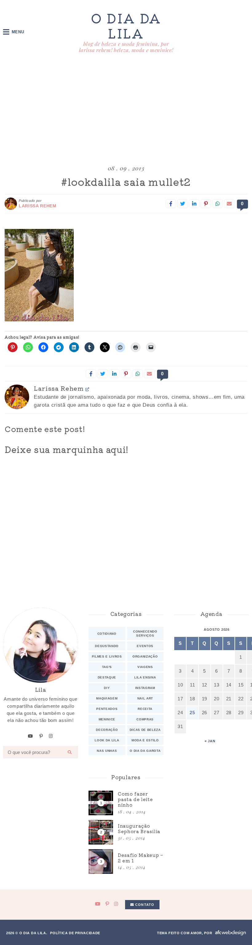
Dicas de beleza (145, 729)
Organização (145, 656)
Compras (145, 719)
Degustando (107, 646)
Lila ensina (145, 677)
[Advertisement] (126, 110)
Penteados (106, 709)
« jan (210, 741)
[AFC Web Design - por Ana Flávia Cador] (230, 932)
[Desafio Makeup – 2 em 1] (126, 861)
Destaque (107, 677)
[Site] (87, 389)
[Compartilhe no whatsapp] (217, 203)
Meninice (107, 719)
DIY (107, 688)
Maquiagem (106, 698)
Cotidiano (106, 633)
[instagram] (51, 736)
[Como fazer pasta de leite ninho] (126, 803)
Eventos (145, 646)
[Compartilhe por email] (229, 203)
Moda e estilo (145, 740)
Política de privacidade (75, 933)
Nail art (145, 698)
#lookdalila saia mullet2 (126, 181)
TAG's (107, 667)
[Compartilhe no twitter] (182, 203)
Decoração (107, 729)
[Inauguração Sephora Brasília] (126, 832)
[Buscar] (70, 752)
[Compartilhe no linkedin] (194, 203)
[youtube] (30, 736)
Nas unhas (107, 750)
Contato (144, 904)
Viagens (145, 667)
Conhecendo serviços (145, 633)
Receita (145, 709)
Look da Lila (107, 740)
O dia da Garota (145, 750)
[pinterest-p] (41, 736)
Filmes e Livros (107, 656)
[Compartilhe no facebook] (171, 203)
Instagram (145, 688)
